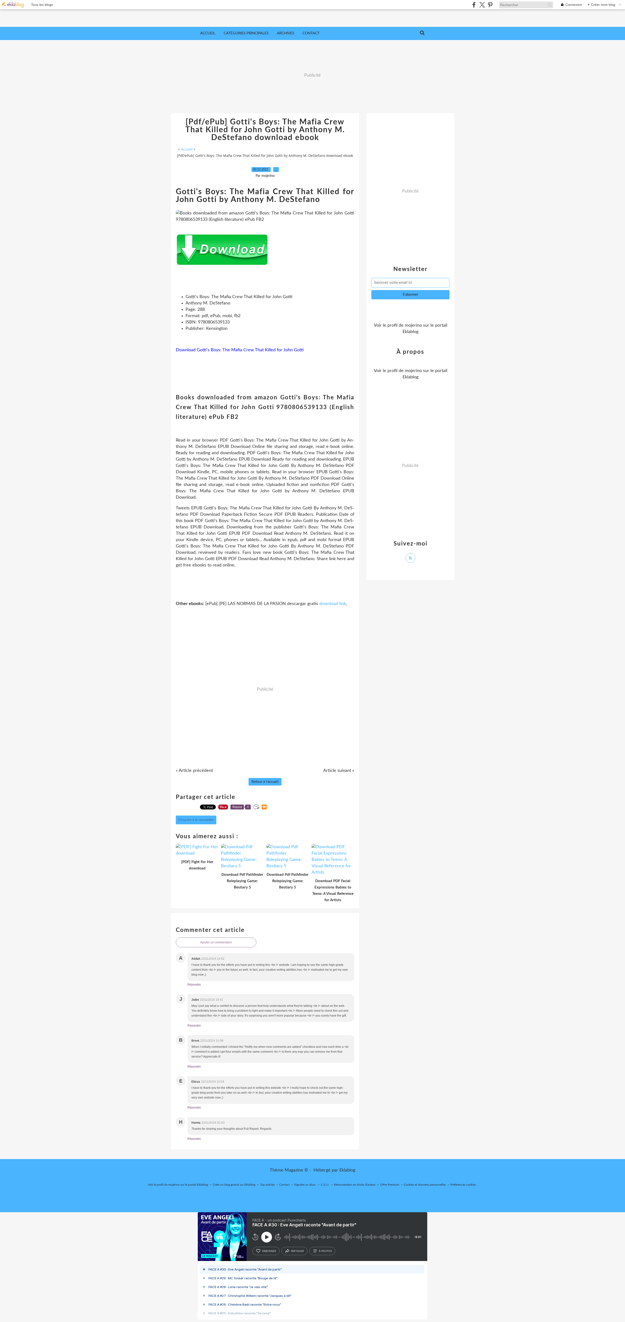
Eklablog (347, 1170)
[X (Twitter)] (482, 5)
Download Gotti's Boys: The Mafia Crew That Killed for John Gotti (240, 350)
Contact (311, 33)
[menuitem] (208, 33)
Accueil (207, 33)
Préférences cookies (463, 1184)
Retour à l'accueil (265, 782)
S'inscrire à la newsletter (196, 820)
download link (332, 604)
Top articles (267, 1184)
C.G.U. (325, 1184)
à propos (325, 1251)
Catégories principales (246, 33)
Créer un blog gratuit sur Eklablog (234, 1184)
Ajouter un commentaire (216, 942)
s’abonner (269, 1251)
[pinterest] (490, 5)
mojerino (413, 325)
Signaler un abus (305, 1184)
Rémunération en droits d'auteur (354, 1184)
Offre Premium (389, 1184)
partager (297, 1251)
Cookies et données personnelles (425, 1184)
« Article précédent (194, 770)
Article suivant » (338, 770)
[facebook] (474, 5)
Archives (285, 33)
